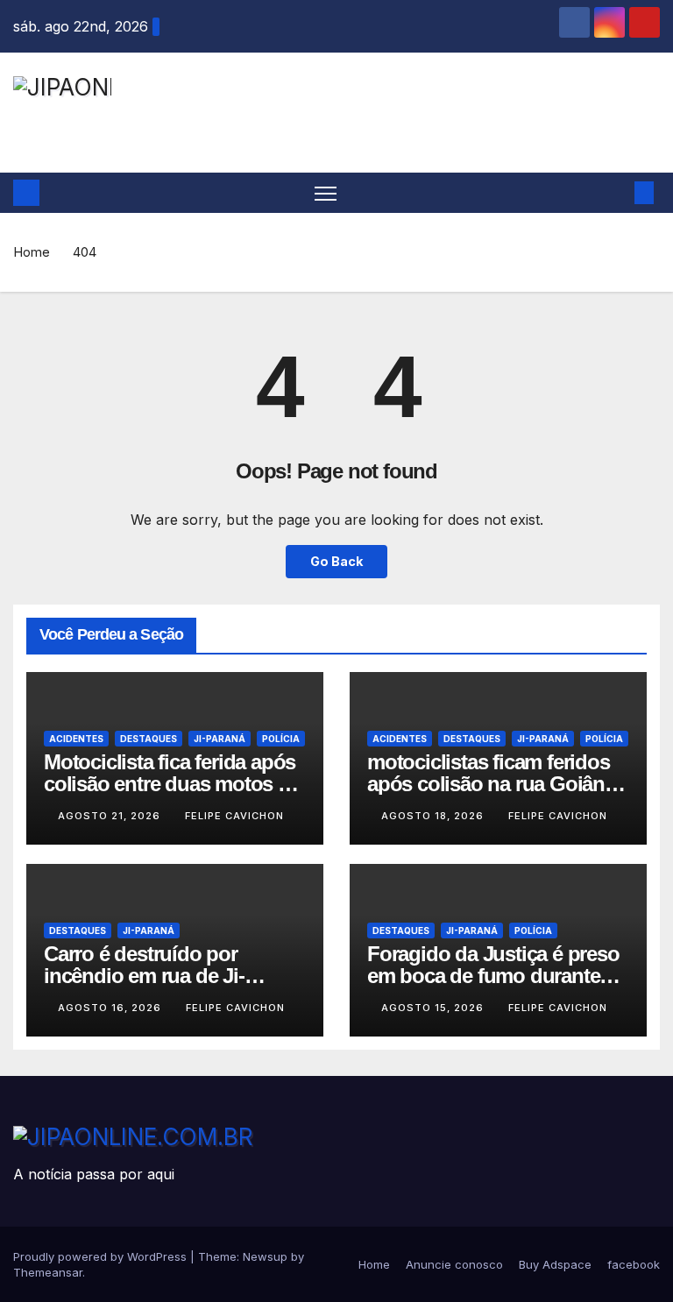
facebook (633, 1264)
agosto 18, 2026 (434, 816)
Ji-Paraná (219, 738)
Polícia (281, 738)
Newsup (265, 1256)
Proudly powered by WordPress (101, 1256)
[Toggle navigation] (325, 193)
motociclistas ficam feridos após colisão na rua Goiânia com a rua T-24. (493, 783)
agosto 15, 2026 (434, 1007)
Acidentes (76, 738)
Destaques (148, 738)
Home (31, 252)
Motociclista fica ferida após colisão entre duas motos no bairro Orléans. (173, 783)
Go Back (336, 561)
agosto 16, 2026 (111, 1007)
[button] (616, 193)
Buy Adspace (555, 1264)
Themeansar (47, 1272)
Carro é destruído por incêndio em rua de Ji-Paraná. (144, 975)
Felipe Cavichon (234, 816)
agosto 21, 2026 (111, 816)
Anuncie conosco (454, 1264)
